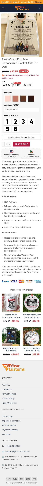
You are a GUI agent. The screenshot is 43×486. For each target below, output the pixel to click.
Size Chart (6, 434)
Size (3, 81)
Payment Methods (10, 429)
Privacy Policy (8, 398)
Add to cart (21, 144)
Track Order (7, 416)
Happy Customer (9, 403)
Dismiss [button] (38, 2)
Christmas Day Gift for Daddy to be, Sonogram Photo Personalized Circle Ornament (32, 316)
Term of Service (9, 394)
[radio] (7, 85)
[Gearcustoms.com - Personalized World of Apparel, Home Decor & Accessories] (21, 8)
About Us (6, 385)
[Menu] (3, 8)
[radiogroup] (21, 98)
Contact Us (7, 389)
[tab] (21, 92)
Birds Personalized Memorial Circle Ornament (32, 349)
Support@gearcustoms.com (17, 451)
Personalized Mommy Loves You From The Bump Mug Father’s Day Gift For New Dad (11, 316)
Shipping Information (11, 421)
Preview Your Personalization (21, 137)
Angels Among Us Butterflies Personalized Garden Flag (11, 349)
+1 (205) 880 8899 (12, 446)
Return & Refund (9, 425)
